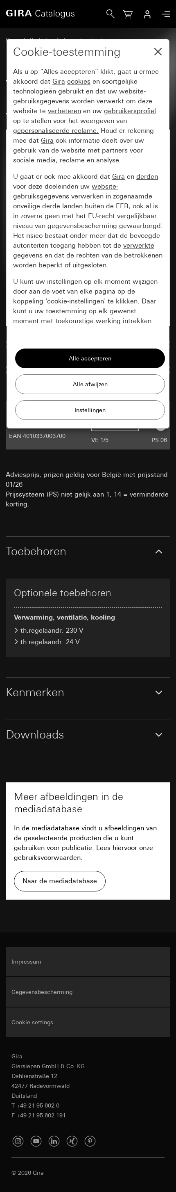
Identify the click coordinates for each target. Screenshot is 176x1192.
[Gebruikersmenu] (147, 14)
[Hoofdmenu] (164, 14)
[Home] (56, 14)
